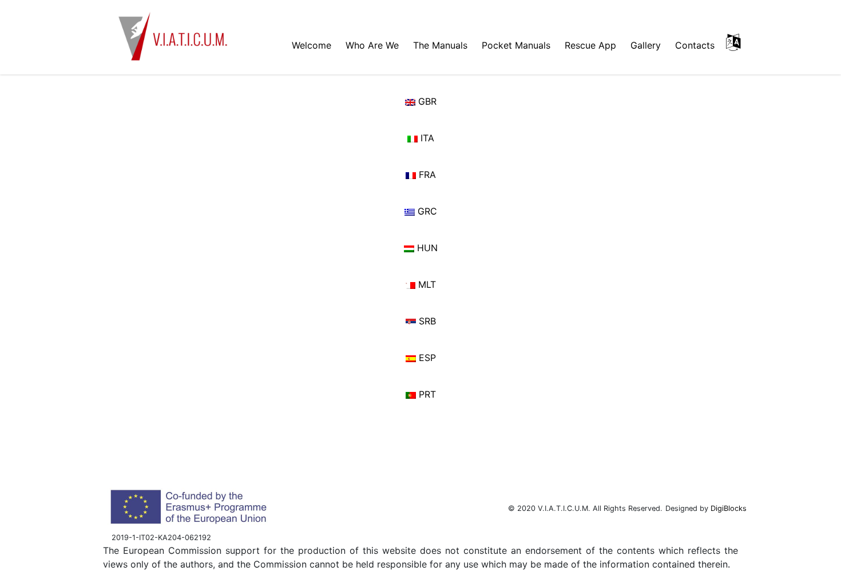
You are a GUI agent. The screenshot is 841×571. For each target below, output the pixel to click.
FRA (426, 174)
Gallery (645, 45)
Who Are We (372, 45)
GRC (426, 211)
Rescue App (590, 45)
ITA (426, 138)
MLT (425, 284)
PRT (426, 394)
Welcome (311, 45)
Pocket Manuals (516, 45)
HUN (426, 247)
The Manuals (440, 45)
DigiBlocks (729, 508)
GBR (426, 101)
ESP (426, 357)
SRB (426, 321)
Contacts (695, 45)
